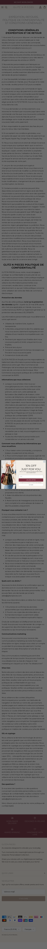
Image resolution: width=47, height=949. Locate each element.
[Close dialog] (44, 462)
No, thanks (31, 484)
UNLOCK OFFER (31, 480)
